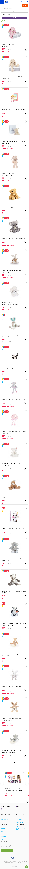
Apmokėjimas (18, 816)
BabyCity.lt (3, 829)
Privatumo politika (19, 826)
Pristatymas (18, 817)
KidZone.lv (3, 839)
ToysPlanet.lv (3, 836)
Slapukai (17, 831)
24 (25, 762)
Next (26, 783)
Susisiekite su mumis (19, 822)
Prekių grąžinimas (19, 819)
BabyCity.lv (3, 831)
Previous (2, 783)
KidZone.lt (3, 826)
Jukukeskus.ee (4, 834)
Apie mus (3, 816)
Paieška (24, 5)
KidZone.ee (3, 837)
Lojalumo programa (4, 819)
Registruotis (7, 851)
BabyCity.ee (3, 833)
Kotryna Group (4, 828)
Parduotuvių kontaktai (5, 817)
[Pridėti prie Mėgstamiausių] (26, 25)
